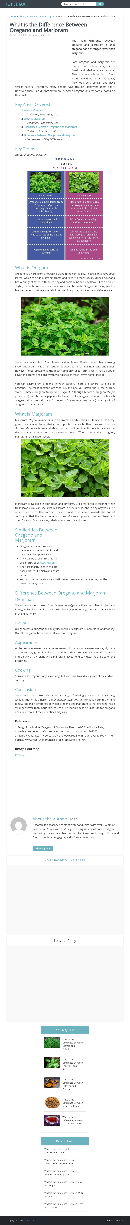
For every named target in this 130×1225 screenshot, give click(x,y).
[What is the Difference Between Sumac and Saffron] (53, 1120)
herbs (80, 66)
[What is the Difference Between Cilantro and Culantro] (53, 1042)
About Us (119, 1220)
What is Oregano (34, 110)
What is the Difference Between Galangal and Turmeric (72, 1084)
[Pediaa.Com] (16, 4)
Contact (109, 1220)
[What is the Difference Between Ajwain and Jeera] (53, 1102)
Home (13, 16)
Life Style (23, 16)
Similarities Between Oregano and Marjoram (50, 127)
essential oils (48, 562)
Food (33, 16)
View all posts (43, 848)
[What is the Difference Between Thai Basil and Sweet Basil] (53, 1062)
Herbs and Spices (46, 16)
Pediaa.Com (29, 1220)
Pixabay (19, 755)
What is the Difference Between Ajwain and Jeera (72, 1102)
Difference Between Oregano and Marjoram (50, 135)
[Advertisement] (43, 61)
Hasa (34, 35)
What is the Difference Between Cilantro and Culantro (72, 1044)
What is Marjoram (34, 118)
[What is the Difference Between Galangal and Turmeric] (53, 1082)
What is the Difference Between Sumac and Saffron (72, 1120)
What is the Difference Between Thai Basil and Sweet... (72, 1064)
